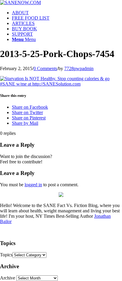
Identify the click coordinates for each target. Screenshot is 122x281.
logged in (33, 184)
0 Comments (45, 68)
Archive (7, 277)
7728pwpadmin (79, 68)
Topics (6, 254)
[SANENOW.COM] (20, 2)
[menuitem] (67, 12)
